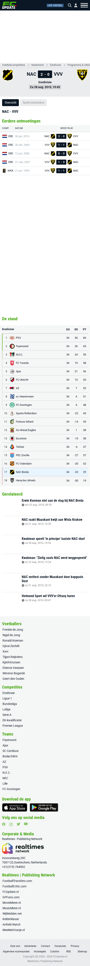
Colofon (54, 951)
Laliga (6, 709)
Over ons (15, 946)
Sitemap (82, 951)
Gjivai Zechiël (11, 646)
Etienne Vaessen (13, 667)
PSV (5, 767)
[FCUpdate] (9, 5)
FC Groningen (11, 789)
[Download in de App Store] (14, 807)
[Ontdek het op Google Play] (44, 807)
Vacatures (60, 946)
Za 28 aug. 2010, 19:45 (45, 87)
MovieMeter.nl (12, 902)
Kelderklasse (11, 919)
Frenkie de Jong (13, 629)
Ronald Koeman (13, 640)
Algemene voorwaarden (16, 951)
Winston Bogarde (14, 673)
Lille (5, 783)
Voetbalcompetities (13, 64)
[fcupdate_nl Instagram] (11, 824)
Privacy (75, 946)
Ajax (5, 745)
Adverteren (30, 946)
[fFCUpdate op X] (18, 824)
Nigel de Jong (11, 635)
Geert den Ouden (13, 678)
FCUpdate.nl (11, 891)
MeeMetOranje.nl (14, 930)
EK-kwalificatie (12, 720)
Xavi (5, 651)
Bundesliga (10, 704)
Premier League (13, 725)
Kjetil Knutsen (11, 662)
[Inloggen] (74, 5)
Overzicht (10, 102)
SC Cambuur (11, 750)
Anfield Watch (12, 924)
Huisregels (40, 951)
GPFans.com (11, 897)
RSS (68, 951)
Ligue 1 (7, 698)
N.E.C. (7, 772)
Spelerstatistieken (33, 102)
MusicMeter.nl (12, 908)
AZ (4, 761)
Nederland (37, 64)
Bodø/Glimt (10, 756)
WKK (10, 170)
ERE (10, 136)
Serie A (7, 714)
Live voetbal (55, 5)
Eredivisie (55, 64)
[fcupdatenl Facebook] (3, 824)
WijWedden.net (12, 913)
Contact (45, 946)
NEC (5, 778)
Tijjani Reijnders (13, 657)
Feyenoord (9, 740)
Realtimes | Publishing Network (45, 961)
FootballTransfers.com (17, 881)
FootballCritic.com (14, 886)
